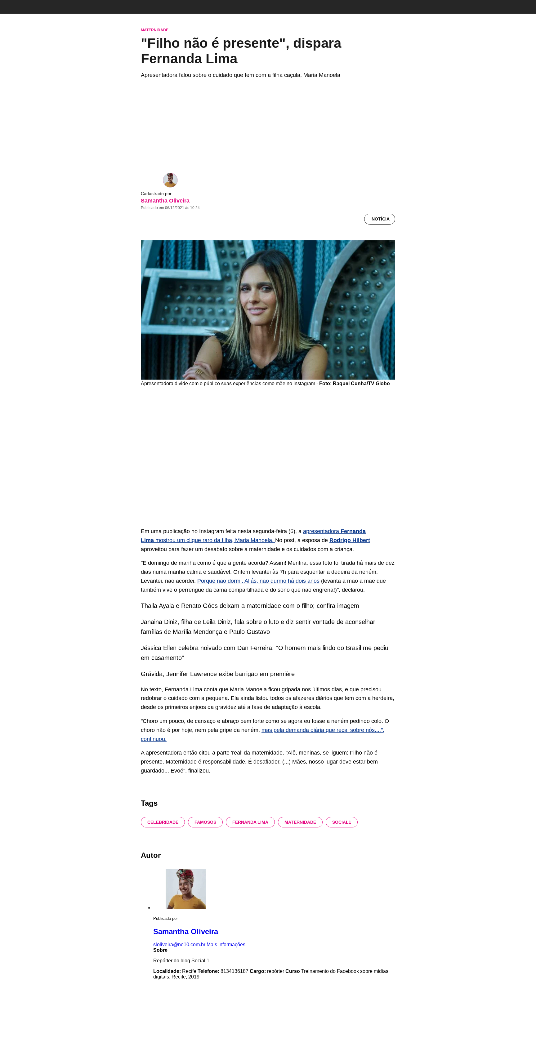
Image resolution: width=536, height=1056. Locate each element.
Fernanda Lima (250, 822)
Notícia (381, 218)
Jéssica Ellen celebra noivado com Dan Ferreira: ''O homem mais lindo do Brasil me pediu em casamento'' (264, 652)
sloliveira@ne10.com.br (179, 944)
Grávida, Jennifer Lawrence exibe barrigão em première (218, 674)
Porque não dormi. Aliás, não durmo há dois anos (258, 581)
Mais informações (226, 944)
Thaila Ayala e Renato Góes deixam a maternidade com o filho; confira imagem (250, 605)
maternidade (300, 822)
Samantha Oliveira (165, 201)
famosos (205, 822)
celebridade (162, 822)
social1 (341, 822)
